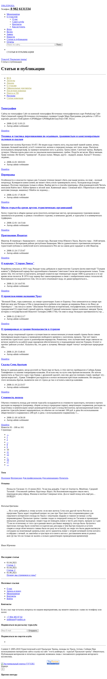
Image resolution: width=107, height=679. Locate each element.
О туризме (12, 85)
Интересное (16, 478)
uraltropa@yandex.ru (16, 619)
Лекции (10, 83)
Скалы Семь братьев (14, 364)
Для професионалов (32, 478)
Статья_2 (11, 570)
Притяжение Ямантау (14, 235)
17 (8, 462)
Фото (9, 29)
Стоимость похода (12, 397)
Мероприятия (13, 14)
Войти (10, 598)
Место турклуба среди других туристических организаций (36, 207)
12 (8, 455)
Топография (8, 108)
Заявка (10, 34)
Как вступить (18, 27)
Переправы (8, 174)
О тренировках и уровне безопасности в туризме (30, 329)
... (7, 442)
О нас (15, 19)
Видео (10, 32)
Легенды (11, 80)
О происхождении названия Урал (21, 296)
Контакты (17, 24)
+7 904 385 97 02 (14, 617)
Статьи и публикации (17, 39)
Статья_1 (11, 565)
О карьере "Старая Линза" (17, 263)
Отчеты (10, 42)
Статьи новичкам (15, 98)
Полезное (5, 478)
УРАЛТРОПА (7, 5)
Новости (11, 37)
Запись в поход (14, 591)
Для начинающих (50, 478)
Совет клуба (18, 22)
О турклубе (12, 17)
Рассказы (11, 95)
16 (8, 460)
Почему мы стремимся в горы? (21, 575)
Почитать (63, 478)
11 (8, 452)
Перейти (5, 131)
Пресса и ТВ (13, 93)
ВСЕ (9, 78)
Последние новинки (16, 90)
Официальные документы (19, 88)
